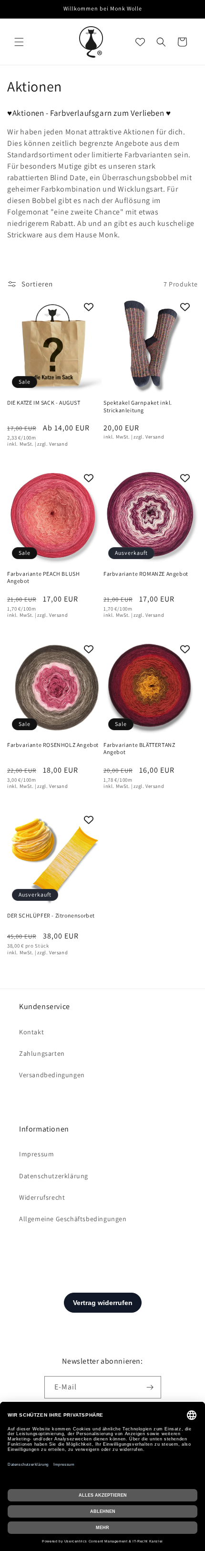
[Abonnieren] (150, 1387)
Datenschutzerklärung (53, 1176)
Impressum (36, 1154)
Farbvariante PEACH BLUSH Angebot (43, 577)
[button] (19, 41)
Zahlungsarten (42, 1053)
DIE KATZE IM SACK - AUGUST (44, 402)
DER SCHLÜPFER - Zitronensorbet (51, 915)
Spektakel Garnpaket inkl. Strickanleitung (137, 406)
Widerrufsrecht (42, 1197)
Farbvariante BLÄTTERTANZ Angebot (139, 748)
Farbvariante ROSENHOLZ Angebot (53, 744)
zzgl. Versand (52, 443)
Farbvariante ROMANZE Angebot (145, 573)
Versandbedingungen (52, 1075)
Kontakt (31, 1032)
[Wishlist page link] (140, 42)
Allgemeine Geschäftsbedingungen (73, 1218)
